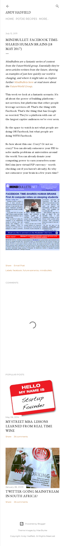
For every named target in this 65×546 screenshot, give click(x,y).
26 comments (21, 502)
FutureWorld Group (21, 86)
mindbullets (46, 270)
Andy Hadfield (18, 12)
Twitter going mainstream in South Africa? (32, 493)
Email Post (19, 265)
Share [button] (8, 265)
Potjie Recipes (26, 18)
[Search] (57, 5)
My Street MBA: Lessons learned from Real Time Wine (29, 426)
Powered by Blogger (35, 523)
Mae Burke (41, 530)
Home (10, 18)
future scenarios (31, 270)
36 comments (21, 436)
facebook (17, 270)
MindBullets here (23, 82)
